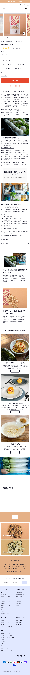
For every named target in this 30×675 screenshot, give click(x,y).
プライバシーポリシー (6, 635)
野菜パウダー (4, 607)
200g (6, 68)
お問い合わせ (4, 644)
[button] (21, 5)
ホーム (2, 41)
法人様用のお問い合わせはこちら (15, 571)
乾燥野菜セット (5, 603)
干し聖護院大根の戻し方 (7, 148)
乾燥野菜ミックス (5, 601)
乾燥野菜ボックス (5, 605)
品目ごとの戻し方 (20, 597)
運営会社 (3, 646)
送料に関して (5, 240)
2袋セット (8, 64)
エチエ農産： (9, 209)
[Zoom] (24, 33)
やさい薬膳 (18, 622)
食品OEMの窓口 (5, 648)
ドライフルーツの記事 (6, 626)
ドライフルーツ (5, 611)
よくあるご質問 (19, 601)
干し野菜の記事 (5, 624)
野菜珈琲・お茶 (5, 613)
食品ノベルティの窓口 (6, 650)
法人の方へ (18, 605)
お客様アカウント (5, 633)
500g (18, 68)
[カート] (24, 5)
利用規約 (3, 641)
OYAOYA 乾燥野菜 (18, 41)
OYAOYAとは (19, 592)
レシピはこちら (5, 159)
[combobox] (15, 8)
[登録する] (24, 582)
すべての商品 (4, 594)
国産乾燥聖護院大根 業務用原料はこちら (11, 235)
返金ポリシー (5, 243)
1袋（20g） (7, 60)
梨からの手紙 (19, 620)
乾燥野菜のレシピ (20, 599)
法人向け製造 (19, 624)
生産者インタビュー (6, 620)
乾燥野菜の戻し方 (20, 594)
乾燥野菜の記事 (5, 622)
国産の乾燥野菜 (5, 599)
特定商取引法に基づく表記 (7, 637)
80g (21, 64)
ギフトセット (4, 609)
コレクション (9, 41)
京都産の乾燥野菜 (5, 597)
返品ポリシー (19, 603)
